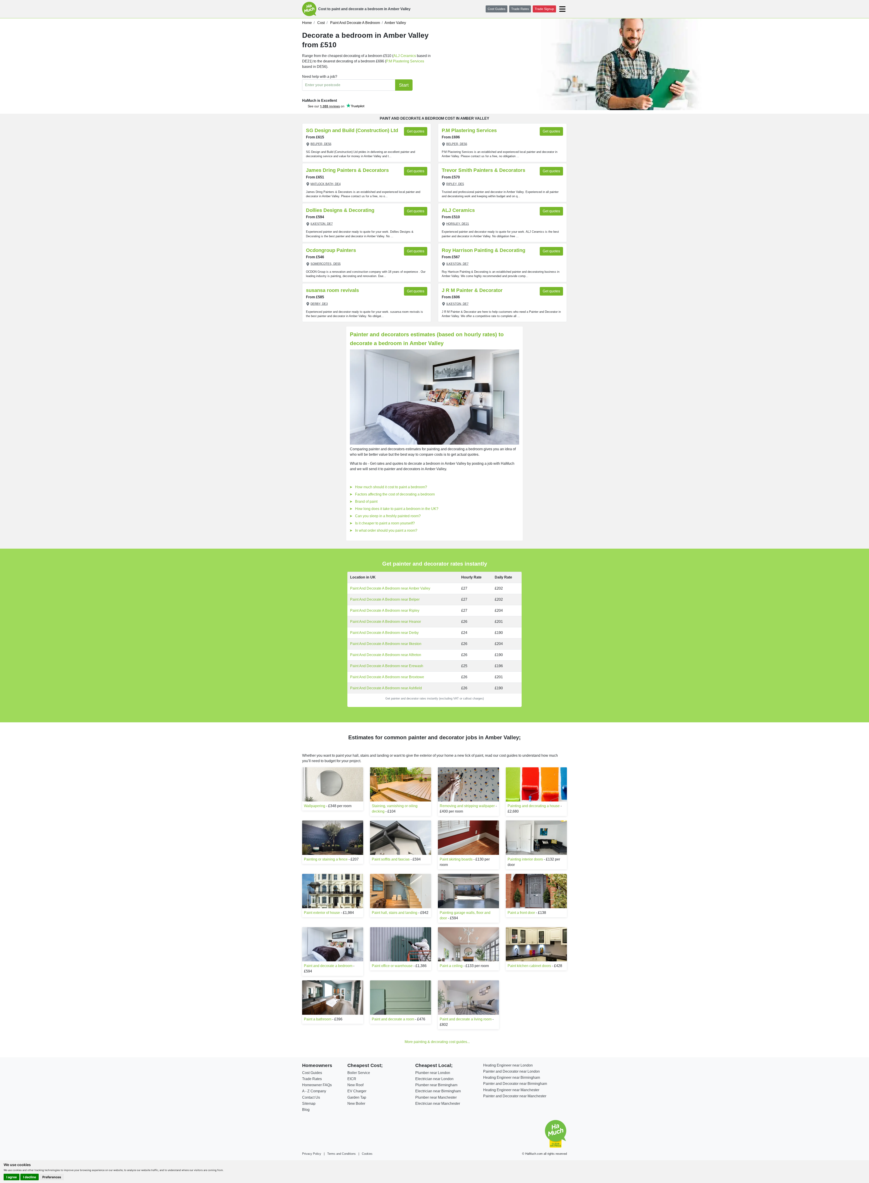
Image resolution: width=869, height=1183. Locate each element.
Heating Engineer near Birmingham (511, 1077)
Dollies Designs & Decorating (340, 210)
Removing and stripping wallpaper (467, 806)
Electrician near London (434, 1079)
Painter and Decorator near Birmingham (515, 1084)
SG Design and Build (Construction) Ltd (352, 130)
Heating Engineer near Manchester (511, 1090)
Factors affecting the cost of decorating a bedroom (395, 494)
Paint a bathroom (317, 1019)
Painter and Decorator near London (511, 1071)
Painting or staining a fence (326, 859)
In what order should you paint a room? (386, 530)
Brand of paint (366, 501)
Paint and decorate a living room (466, 1019)
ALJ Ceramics (404, 56)
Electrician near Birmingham (438, 1091)
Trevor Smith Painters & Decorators (483, 170)
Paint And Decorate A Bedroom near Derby (384, 633)
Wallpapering (314, 806)
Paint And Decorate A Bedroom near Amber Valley (390, 588)
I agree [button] (11, 1177)
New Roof (355, 1085)
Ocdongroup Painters (331, 250)
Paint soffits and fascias (391, 859)
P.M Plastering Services (405, 61)
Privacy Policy (311, 1153)
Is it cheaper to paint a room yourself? (385, 523)
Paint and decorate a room (393, 1019)
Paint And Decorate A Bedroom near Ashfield (386, 688)
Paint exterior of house (322, 913)
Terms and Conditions (341, 1153)
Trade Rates (520, 9)
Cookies (367, 1153)
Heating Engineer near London (508, 1065)
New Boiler (356, 1103)
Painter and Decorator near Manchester (514, 1096)
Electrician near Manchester (437, 1103)
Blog (306, 1110)
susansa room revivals (332, 290)
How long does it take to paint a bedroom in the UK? (396, 509)
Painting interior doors (525, 859)
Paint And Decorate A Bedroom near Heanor (385, 622)
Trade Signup (544, 9)
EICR (351, 1079)
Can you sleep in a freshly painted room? (388, 516)
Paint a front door (521, 913)
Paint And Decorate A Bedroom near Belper (385, 599)
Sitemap (308, 1103)
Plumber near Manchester (436, 1097)
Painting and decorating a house (534, 806)
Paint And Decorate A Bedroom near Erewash (386, 666)
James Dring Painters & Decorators (347, 170)
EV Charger (356, 1091)
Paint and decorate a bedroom (328, 966)
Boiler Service (358, 1073)
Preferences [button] (51, 1177)
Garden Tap (356, 1097)
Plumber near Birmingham (436, 1085)
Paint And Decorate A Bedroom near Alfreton (385, 655)
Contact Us (311, 1097)
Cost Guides (496, 9)
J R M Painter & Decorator (472, 290)
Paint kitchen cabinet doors (529, 966)
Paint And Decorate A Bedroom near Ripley (384, 610)
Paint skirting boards (456, 859)
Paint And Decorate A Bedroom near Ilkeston (385, 644)
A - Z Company (314, 1091)
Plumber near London (432, 1073)
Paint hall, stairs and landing (394, 913)
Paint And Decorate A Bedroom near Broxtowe (387, 677)
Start (404, 85)
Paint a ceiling (451, 966)
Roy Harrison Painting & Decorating (483, 250)
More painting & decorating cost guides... (437, 1042)
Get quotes (415, 131)
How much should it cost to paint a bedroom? (391, 487)
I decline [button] (29, 1177)
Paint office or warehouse (392, 966)
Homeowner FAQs (317, 1085)
